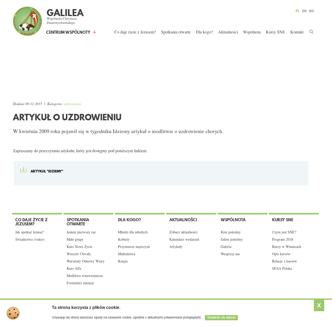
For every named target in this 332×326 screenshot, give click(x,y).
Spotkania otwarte (176, 31)
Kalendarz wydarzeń (184, 239)
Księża (123, 261)
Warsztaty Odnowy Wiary (86, 261)
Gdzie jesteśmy (232, 239)
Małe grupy (75, 239)
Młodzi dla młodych (133, 232)
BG (311, 11)
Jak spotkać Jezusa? (29, 232)
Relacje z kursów (284, 261)
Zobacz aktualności (183, 232)
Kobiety (124, 239)
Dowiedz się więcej (221, 317)
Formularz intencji (80, 283)
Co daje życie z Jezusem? (135, 31)
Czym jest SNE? (284, 232)
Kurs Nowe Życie (79, 247)
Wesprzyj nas (230, 254)
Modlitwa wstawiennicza (85, 276)
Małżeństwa (126, 254)
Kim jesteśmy (231, 232)
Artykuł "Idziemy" (47, 171)
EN (304, 11)
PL (298, 11)
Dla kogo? (204, 31)
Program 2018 (282, 239)
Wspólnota (252, 31)
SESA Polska (282, 268)
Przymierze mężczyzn (134, 247)
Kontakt (296, 31)
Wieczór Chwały (79, 254)
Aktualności (228, 31)
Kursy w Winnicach (286, 247)
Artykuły (176, 247)
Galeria (226, 247)
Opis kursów (281, 254)
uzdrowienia (72, 103)
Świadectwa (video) (29, 239)
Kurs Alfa (74, 268)
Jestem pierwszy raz (81, 232)
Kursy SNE (275, 31)
